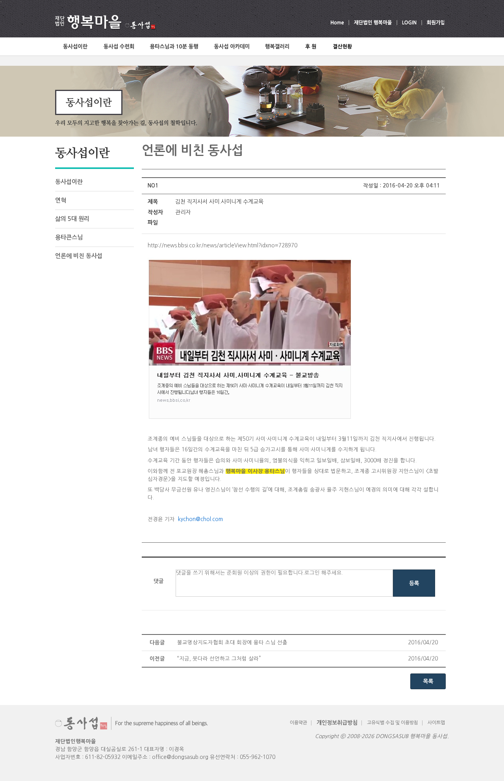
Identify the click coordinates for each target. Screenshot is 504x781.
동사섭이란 (69, 182)
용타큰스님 (69, 237)
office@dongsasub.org (180, 757)
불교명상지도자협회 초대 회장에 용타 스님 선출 (232, 642)
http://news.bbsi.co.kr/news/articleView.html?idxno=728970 (222, 245)
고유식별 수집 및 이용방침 (392, 722)
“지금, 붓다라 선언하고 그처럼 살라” (219, 658)
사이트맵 (436, 722)
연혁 (60, 200)
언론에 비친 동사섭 (78, 256)
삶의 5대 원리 (72, 219)
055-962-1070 (257, 757)
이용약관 (298, 722)
